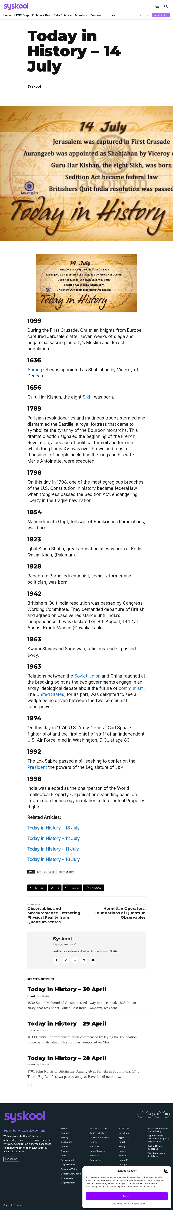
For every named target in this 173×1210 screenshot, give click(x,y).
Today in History (66, 871)
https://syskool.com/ (64, 944)
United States (50, 694)
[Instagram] (65, 960)
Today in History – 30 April (66, 989)
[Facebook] (56, 960)
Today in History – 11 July (53, 849)
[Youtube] (93, 960)
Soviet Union (87, 676)
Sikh (87, 397)
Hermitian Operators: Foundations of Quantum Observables (120, 913)
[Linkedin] (74, 960)
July (39, 871)
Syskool (34, 86)
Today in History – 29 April (66, 1023)
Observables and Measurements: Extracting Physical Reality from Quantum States (53, 915)
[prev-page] (29, 1085)
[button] (166, 1170)
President (37, 767)
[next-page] (35, 1085)
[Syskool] (43, 7)
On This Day (49, 871)
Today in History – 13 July (53, 827)
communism (131, 688)
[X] (84, 960)
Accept (126, 1196)
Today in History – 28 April (66, 1058)
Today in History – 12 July (53, 838)
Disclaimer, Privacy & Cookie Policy (128, 1203)
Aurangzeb (38, 369)
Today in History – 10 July (53, 859)
